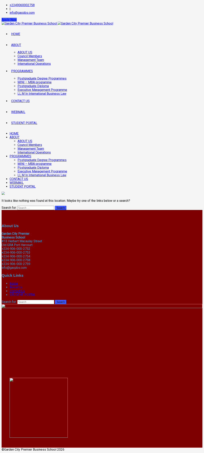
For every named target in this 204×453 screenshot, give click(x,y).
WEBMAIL (18, 112)
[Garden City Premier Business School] (57, 23)
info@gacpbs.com (22, 13)
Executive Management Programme (42, 90)
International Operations (34, 64)
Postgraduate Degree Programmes (42, 78)
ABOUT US (25, 52)
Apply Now (9, 20)
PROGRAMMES (22, 71)
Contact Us (17, 291)
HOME (15, 34)
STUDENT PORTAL (24, 123)
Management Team (31, 60)
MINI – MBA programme (35, 82)
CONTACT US (20, 101)
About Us (16, 287)
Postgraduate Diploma (33, 86)
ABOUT (16, 45)
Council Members (30, 56)
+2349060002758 (22, 5)
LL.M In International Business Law (42, 94)
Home (14, 283)
